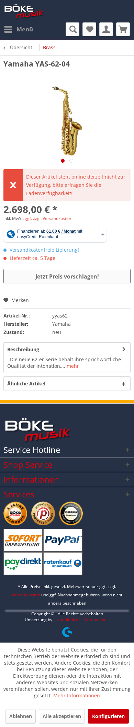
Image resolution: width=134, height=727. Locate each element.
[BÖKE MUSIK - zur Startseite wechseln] (24, 11)
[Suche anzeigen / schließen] (72, 29)
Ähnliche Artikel (26, 383)
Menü (24, 29)
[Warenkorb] (123, 29)
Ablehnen (20, 716)
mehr (72, 366)
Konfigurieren (108, 716)
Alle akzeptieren (62, 716)
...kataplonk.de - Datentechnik (81, 620)
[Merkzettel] (89, 29)
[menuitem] (18, 29)
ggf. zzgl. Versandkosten (48, 218)
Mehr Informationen (76, 695)
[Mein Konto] (106, 29)
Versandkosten (26, 595)
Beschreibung (23, 349)
